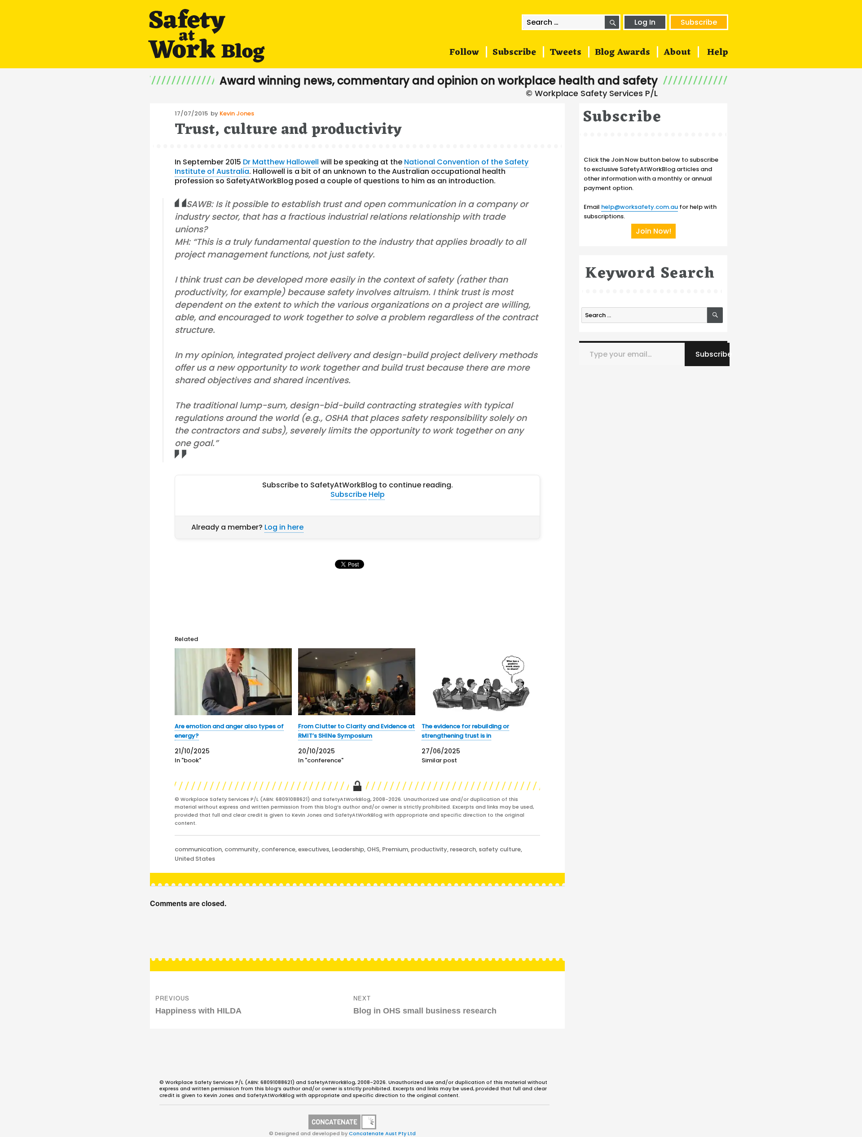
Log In (644, 22)
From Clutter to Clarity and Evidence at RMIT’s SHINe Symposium (356, 731)
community (241, 849)
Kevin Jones (237, 113)
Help (717, 52)
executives (313, 849)
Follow (464, 52)
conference (278, 849)
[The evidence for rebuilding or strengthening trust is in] (480, 681)
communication (198, 849)
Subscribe (699, 22)
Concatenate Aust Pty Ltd (382, 1133)
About (677, 52)
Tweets (565, 52)
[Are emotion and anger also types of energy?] (233, 681)
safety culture (500, 849)
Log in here (283, 527)
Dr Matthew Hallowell (281, 162)
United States (195, 858)
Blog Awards (622, 52)
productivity (429, 849)
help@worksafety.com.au (639, 207)
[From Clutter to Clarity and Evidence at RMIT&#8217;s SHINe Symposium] (356, 681)
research (463, 849)
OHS (373, 849)
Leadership (348, 849)
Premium (395, 849)
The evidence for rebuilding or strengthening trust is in (465, 731)
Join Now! (653, 231)
